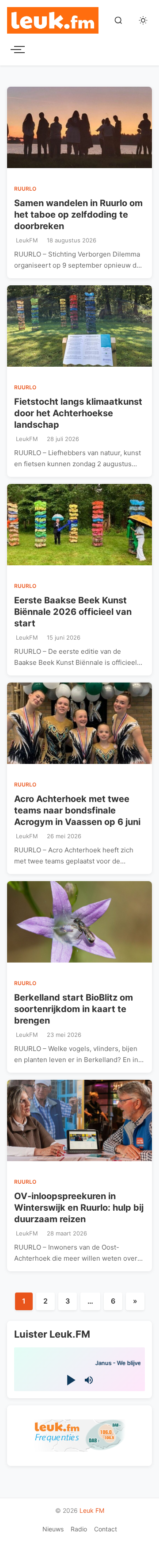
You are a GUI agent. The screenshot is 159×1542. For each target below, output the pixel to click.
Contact (105, 1529)
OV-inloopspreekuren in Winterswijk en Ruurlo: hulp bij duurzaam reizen (79, 1207)
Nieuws (53, 1529)
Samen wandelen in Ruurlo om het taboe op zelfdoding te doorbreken (78, 214)
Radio (79, 1529)
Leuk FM (92, 1510)
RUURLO (25, 188)
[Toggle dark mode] (143, 20)
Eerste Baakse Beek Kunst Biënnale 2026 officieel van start (73, 612)
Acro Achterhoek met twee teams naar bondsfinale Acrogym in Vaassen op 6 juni (77, 810)
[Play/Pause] (70, 1380)
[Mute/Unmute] (88, 1380)
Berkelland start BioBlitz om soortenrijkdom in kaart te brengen (73, 1009)
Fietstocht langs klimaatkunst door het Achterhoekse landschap (78, 413)
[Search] (118, 20)
